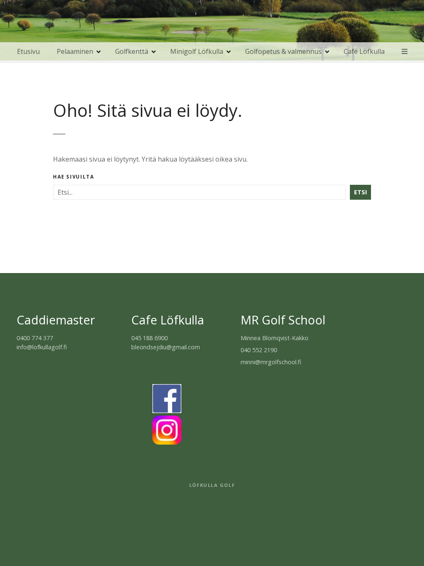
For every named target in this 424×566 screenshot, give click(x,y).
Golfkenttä (131, 51)
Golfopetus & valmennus (283, 51)
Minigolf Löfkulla (196, 51)
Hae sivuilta (73, 177)
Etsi (360, 192)
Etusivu (28, 51)
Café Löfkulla (364, 51)
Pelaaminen (75, 51)
